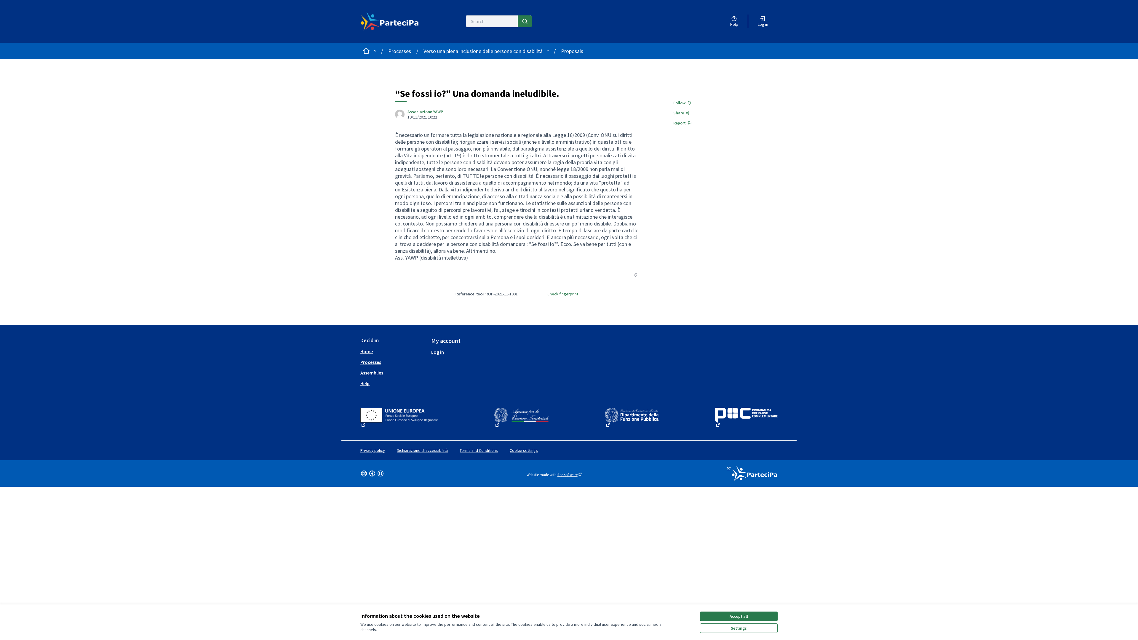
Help (365, 383)
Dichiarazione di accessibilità (422, 450)
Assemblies (371, 373)
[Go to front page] (393, 21)
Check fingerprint (562, 294)
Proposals (572, 51)
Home (366, 351)
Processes (399, 51)
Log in (437, 352)
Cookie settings (524, 450)
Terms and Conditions (479, 450)
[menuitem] (393, 351)
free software (570, 474)
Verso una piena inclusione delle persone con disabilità (483, 51)
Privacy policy (372, 450)
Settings (739, 628)
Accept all (739, 616)
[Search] (525, 21)
